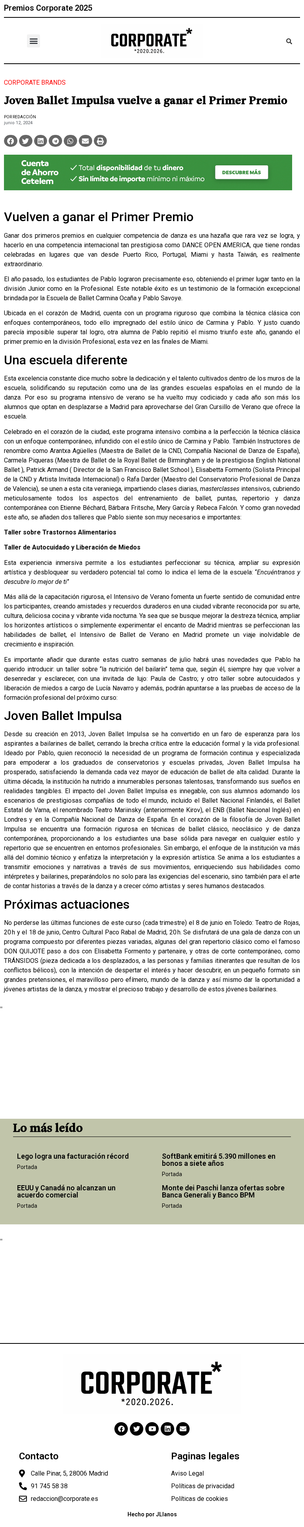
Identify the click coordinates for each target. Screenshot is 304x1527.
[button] (33, 40)
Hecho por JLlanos (152, 1514)
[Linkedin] (167, 1429)
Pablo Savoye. (162, 298)
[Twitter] (136, 1429)
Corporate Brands (35, 82)
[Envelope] (183, 1429)
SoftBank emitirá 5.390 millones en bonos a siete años (219, 1159)
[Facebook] (121, 1429)
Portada (27, 1167)
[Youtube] (152, 1429)
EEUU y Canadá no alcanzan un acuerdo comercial (66, 1191)
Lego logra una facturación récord (73, 1156)
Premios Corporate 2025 (48, 8)
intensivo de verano (117, 397)
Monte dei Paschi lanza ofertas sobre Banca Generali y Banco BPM (223, 1191)
